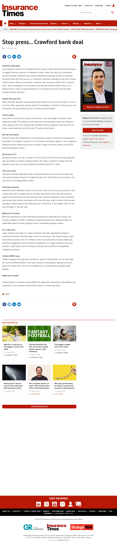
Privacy (46, 511)
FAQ (110, 511)
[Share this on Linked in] (14, 57)
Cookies (92, 511)
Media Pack (70, 511)
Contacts (17, 511)
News (7, 294)
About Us (6, 511)
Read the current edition (98, 107)
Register (88, 6)
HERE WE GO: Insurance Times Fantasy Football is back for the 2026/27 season (39, 29)
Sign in (47, 52)
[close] (76, 52)
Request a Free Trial (73, 6)
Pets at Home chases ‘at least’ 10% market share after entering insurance (39, 385)
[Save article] (74, 57)
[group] (98, 23)
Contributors (58, 511)
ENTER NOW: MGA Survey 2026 (82, 29)
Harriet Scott (35, 394)
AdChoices (82, 511)
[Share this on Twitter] (9, 57)
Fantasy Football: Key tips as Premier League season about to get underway (38, 348)
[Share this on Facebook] (4, 57)
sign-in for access (96, 138)
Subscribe (99, 6)
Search (112, 12)
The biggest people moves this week (62, 345)
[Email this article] (19, 57)
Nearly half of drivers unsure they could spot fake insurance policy (13, 385)
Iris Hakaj (59, 394)
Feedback (48, 513)
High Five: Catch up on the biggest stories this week (13, 346)
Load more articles (39, 407)
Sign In (108, 6)
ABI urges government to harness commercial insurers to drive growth (64, 385)
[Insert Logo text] (20, 15)
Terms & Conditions (32, 511)
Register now (97, 130)
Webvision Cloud (64, 540)
